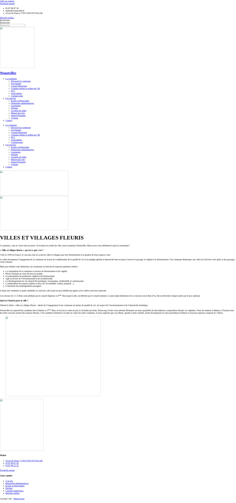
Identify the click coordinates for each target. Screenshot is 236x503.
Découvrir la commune (21, 81)
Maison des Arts (18, 113)
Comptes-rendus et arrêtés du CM (25, 88)
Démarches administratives (22, 103)
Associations (16, 93)
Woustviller (8, 73)
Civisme (14, 118)
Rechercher (5, 20)
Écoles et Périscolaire (20, 101)
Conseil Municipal (19, 86)
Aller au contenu (7, 1)
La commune (11, 79)
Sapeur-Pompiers (18, 115)
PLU (13, 91)
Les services (10, 98)
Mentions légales (19, 499)
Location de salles (18, 111)
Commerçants (17, 96)
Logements (15, 106)
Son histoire (16, 83)
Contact (8, 120)
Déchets (14, 108)
